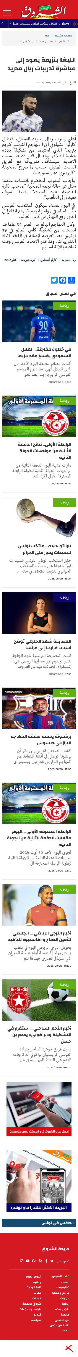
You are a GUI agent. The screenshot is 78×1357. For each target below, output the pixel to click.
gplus (34, 1261)
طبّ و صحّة (62, 1309)
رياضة (47, 35)
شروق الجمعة (31, 1303)
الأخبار (66, 23)
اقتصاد (65, 1282)
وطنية (37, 1282)
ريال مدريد (69, 260)
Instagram (21, 1261)
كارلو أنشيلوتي (48, 260)
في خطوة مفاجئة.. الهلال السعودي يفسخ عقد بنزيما (44, 352)
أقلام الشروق (60, 1276)
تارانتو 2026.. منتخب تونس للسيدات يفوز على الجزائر (44, 549)
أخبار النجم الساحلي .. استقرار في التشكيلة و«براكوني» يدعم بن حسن (39, 1034)
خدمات (36, 1298)
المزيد (7, 13)
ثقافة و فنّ (34, 1287)
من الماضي (62, 1320)
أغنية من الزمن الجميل (59, 1328)
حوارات (64, 1298)
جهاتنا (37, 1293)
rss (40, 1261)
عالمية (65, 1314)
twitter (52, 1261)
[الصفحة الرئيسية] (43, 9)
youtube (27, 1261)
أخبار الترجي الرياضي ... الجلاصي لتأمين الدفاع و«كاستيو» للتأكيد (39, 936)
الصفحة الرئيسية (63, 35)
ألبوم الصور (33, 1276)
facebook (46, 1261)
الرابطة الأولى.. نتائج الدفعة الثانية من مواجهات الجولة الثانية (44, 450)
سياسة (36, 1320)
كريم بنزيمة (28, 260)
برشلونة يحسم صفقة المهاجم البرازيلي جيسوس (40, 739)
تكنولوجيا (62, 1287)
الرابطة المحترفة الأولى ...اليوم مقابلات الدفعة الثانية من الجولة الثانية (39, 838)
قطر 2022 (10, 260)
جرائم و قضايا (60, 1293)
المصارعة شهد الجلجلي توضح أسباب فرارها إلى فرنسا (42, 644)
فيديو (37, 1314)
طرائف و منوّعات (30, 1309)
